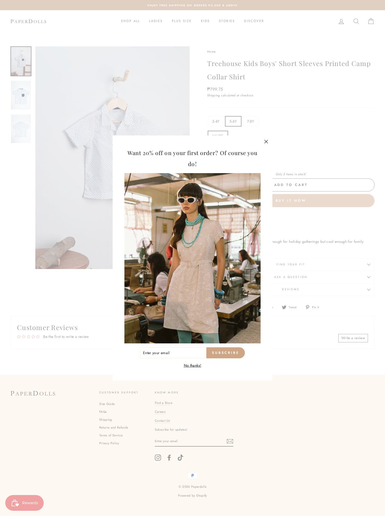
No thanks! (192, 365)
